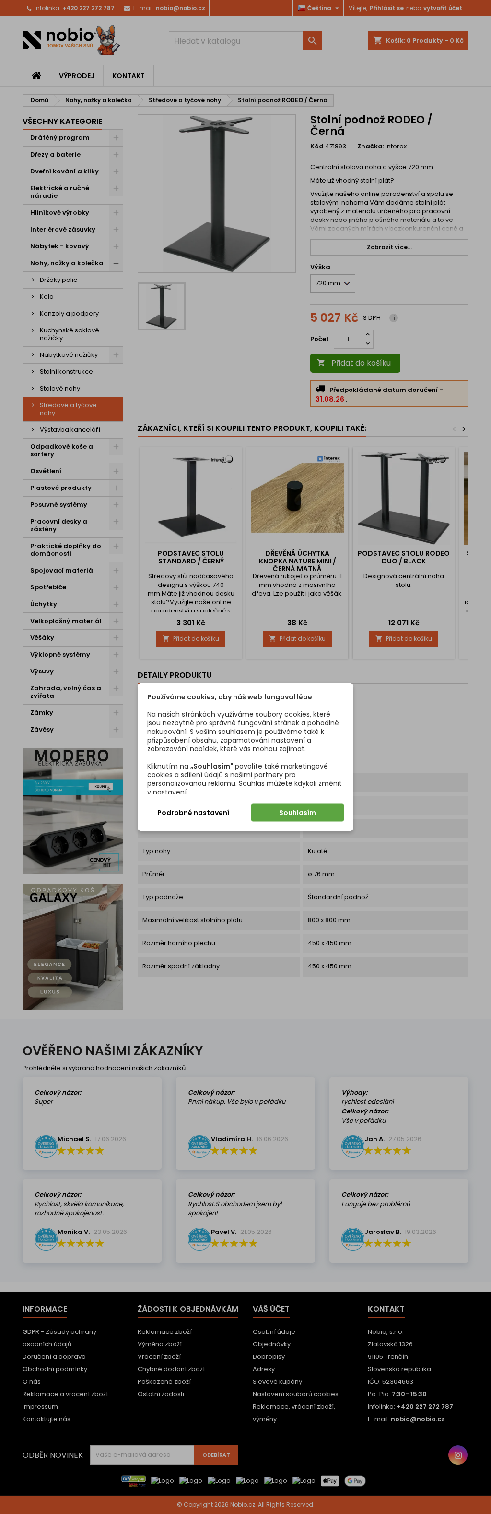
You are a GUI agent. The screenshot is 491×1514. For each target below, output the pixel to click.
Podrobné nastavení (193, 813)
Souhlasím (297, 813)
